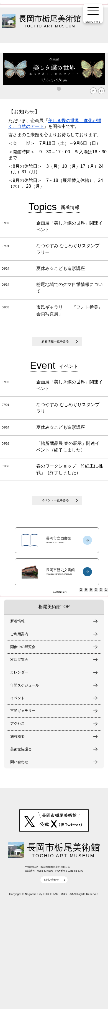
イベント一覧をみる (55, 500)
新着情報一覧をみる (55, 341)
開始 (93, 91)
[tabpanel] (54, 69)
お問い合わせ (51, 879)
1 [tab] (59, 89)
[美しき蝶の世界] (54, 69)
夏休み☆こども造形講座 (60, 268)
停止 (101, 91)
